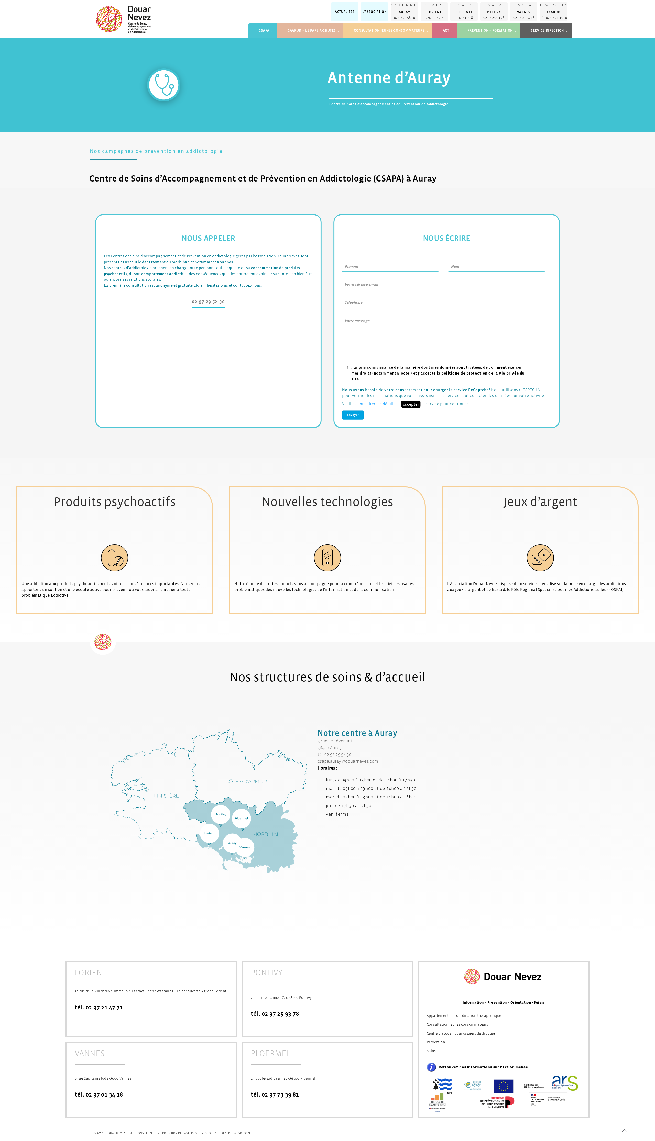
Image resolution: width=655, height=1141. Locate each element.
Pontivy (494, 12)
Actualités (344, 12)
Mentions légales (142, 1133)
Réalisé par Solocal (236, 1133)
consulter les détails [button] (376, 403)
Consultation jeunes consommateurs (457, 1024)
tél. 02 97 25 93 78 (275, 1014)
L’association (374, 12)
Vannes (524, 12)
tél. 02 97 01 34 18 (99, 1095)
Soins (431, 1051)
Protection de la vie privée (181, 1133)
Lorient (434, 12)
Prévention (436, 1042)
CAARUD (554, 12)
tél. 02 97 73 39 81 (275, 1095)
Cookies (211, 1133)
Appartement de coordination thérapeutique (464, 1016)
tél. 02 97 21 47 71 (99, 1007)
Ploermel (464, 12)
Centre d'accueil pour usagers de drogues (461, 1033)
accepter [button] (410, 404)
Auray (404, 12)
